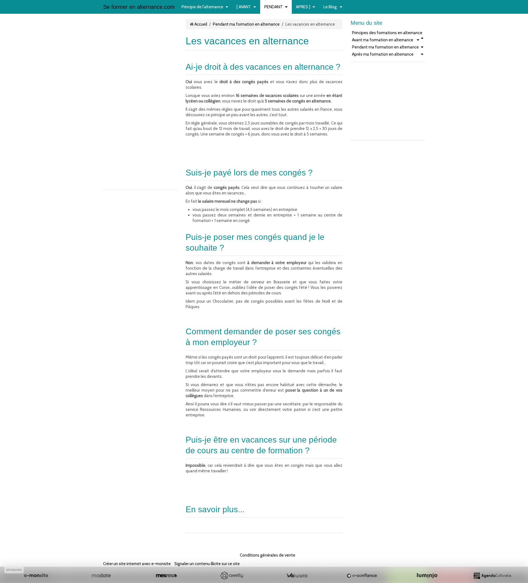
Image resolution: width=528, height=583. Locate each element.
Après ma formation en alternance (383, 54)
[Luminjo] (427, 575)
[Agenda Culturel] (492, 575)
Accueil (200, 24)
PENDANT (273, 6)
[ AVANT (244, 6)
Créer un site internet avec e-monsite (137, 563)
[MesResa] (166, 575)
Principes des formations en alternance (387, 32)
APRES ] (303, 6)
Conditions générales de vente (267, 555)
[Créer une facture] (296, 575)
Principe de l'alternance (202, 6)
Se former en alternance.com (139, 7)
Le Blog (330, 6)
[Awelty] (231, 575)
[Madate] (101, 575)
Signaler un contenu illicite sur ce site (207, 563)
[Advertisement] (119, 102)
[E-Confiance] (362, 575)
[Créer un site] (36, 575)
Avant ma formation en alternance (382, 39)
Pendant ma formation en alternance (246, 24)
